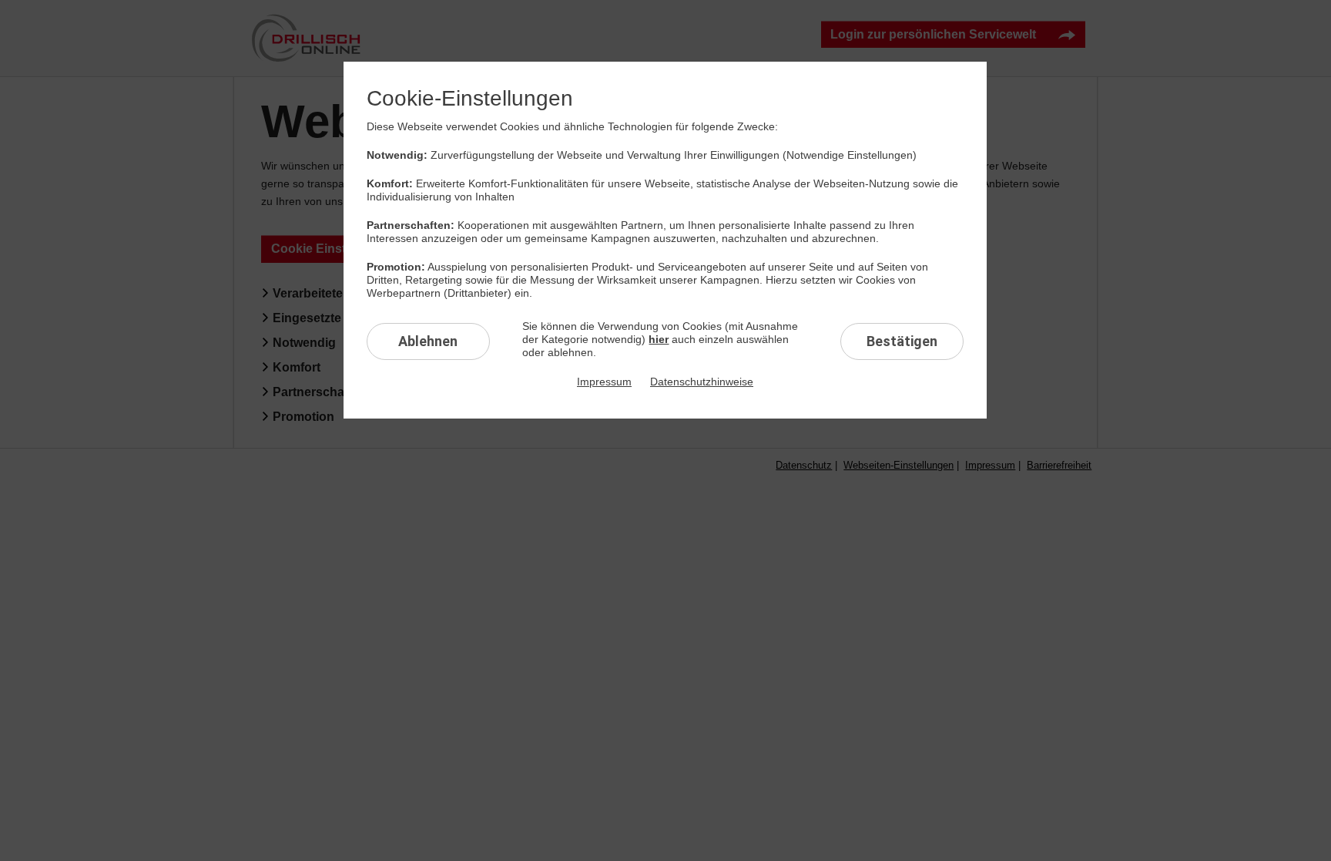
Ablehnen (428, 341)
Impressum (604, 381)
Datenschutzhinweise (701, 381)
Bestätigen (902, 341)
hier (659, 339)
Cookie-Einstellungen (470, 98)
